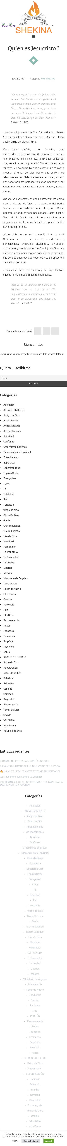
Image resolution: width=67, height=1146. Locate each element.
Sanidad (7, 688)
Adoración (8, 404)
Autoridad (8, 436)
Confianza (8, 441)
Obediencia (9, 594)
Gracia (6, 520)
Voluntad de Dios (12, 730)
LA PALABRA (10, 552)
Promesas (9, 636)
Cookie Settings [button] (30, 1141)
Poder (6, 625)
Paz (5, 609)
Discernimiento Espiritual (17, 452)
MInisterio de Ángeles (15, 578)
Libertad (7, 567)
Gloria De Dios (11, 515)
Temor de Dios (11, 709)
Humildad (8, 541)
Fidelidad (8, 494)
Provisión (8, 646)
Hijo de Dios (10, 536)
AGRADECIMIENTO (13, 410)
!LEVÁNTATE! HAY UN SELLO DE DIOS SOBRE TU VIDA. (30, 766)
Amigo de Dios (11, 415)
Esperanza (9, 462)
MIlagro (7, 573)
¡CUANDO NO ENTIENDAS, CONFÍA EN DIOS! (24, 761)
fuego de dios (11, 510)
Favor (6, 483)
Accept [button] (48, 1141)
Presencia (8, 630)
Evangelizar (9, 478)
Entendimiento (11, 457)
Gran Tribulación (12, 525)
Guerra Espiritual (12, 531)
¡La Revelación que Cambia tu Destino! (21, 776)
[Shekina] (33, 17)
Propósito (8, 641)
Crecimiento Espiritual (15, 446)
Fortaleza (8, 504)
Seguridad (8, 699)
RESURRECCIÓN (12, 673)
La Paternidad (11, 557)
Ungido (7, 715)
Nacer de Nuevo (12, 588)
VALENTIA (9, 720)
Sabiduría (8, 678)
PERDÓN (8, 615)
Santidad (8, 694)
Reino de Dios (48, 78)
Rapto (6, 651)
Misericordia (10, 583)
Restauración (10, 667)
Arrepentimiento (12, 431)
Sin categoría (10, 704)
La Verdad (8, 562)
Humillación (9, 546)
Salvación (8, 683)
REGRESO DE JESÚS (14, 657)
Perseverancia (11, 620)
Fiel (5, 499)
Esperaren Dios (11, 467)
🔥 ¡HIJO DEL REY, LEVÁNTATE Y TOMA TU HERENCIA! (30, 771)
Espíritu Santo (11, 473)
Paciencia (8, 604)
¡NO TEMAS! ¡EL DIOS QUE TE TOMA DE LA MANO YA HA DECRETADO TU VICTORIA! (31, 783)
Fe (4, 488)
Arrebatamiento (11, 425)
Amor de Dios (10, 420)
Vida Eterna (9, 725)
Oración (7, 599)
